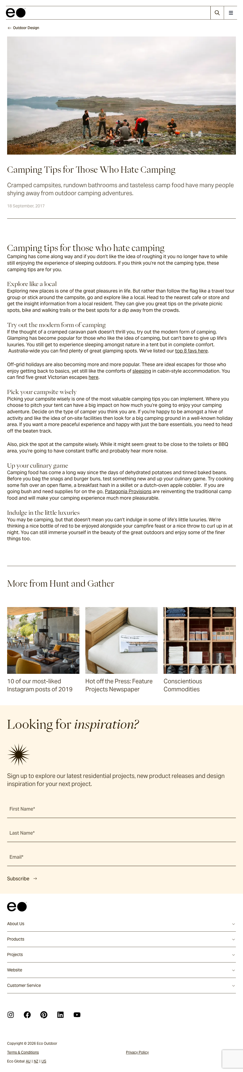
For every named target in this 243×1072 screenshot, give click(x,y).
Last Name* (22, 833)
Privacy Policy (137, 1052)
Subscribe (18, 879)
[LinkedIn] (60, 1014)
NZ (36, 1061)
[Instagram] (10, 1014)
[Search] (217, 12)
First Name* (22, 809)
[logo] (15, 13)
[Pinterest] (43, 1014)
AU (28, 1061)
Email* (16, 857)
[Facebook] (27, 1014)
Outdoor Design (26, 28)
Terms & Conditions (23, 1052)
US (43, 1061)
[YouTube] (77, 1014)
